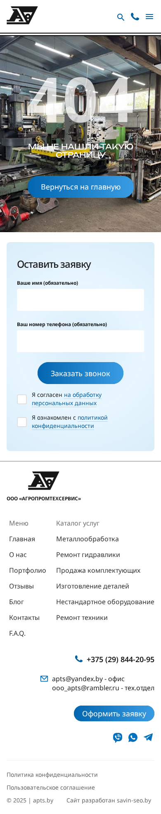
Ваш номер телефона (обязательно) (62, 324)
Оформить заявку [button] (114, 713)
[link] (117, 737)
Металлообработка (87, 538)
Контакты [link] (24, 617)
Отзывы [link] (21, 586)
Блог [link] (16, 601)
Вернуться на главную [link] (81, 187)
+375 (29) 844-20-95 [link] (120, 659)
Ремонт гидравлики (88, 554)
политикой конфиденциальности (70, 421)
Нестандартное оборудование (105, 601)
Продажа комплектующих (98, 570)
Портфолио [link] (27, 570)
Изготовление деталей (92, 586)
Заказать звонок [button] (80, 373)
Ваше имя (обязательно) (47, 282)
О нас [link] (18, 554)
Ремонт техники (82, 617)
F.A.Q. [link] (17, 633)
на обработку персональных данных (67, 399)
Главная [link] (22, 538)
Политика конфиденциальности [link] (52, 774)
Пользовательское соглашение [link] (51, 787)
